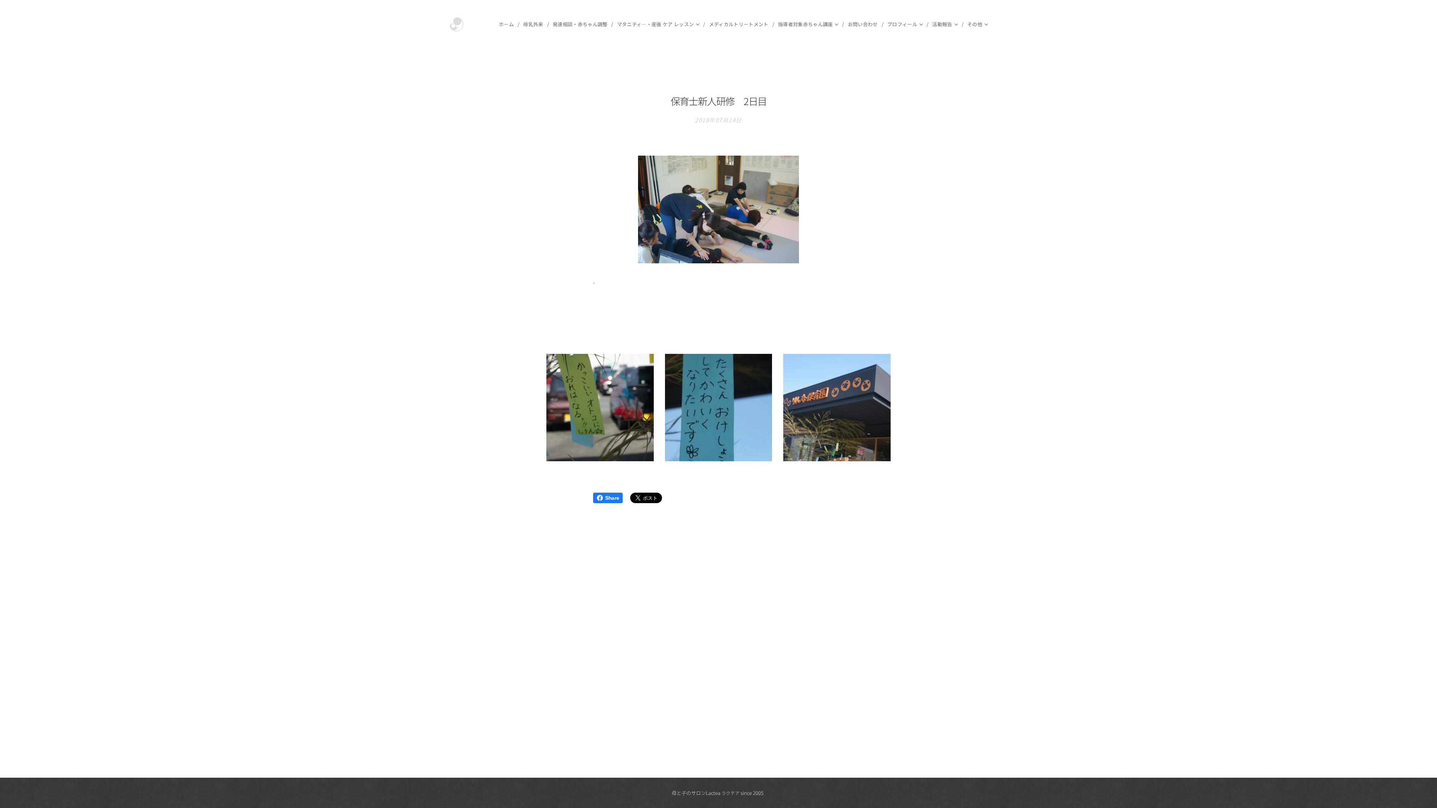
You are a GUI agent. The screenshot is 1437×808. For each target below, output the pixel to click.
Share (612, 498)
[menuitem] (508, 24)
